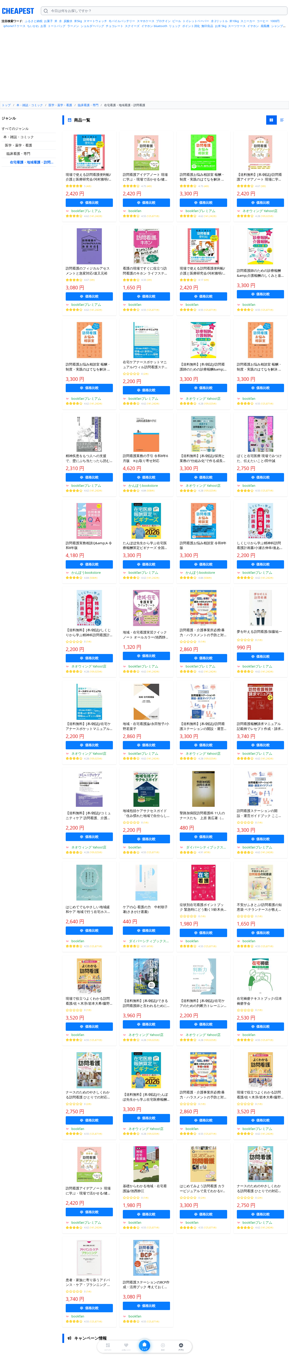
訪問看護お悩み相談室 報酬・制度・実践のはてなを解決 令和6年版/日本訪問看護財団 (202, 177)
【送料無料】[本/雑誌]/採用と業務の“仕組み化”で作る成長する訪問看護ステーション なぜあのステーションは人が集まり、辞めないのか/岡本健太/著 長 (203, 458)
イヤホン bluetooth (154, 26)
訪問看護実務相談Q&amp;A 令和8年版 (89, 545)
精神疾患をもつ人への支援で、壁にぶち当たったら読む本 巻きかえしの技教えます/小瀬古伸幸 (89, 458)
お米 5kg (220, 26)
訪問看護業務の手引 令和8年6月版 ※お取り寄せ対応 (145, 458)
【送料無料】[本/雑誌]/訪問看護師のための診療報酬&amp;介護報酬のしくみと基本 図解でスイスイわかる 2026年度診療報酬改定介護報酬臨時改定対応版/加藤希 (202, 367)
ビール (176, 21)
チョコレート (114, 26)
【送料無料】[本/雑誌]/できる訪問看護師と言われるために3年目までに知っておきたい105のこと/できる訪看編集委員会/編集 (146, 1003)
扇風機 (265, 26)
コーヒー (262, 21)
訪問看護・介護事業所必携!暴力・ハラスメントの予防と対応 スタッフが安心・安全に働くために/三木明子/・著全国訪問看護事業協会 (203, 633)
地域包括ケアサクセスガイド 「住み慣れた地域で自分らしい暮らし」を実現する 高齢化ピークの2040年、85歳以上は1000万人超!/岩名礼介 (145, 813)
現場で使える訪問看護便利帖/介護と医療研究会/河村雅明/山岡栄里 (89, 177)
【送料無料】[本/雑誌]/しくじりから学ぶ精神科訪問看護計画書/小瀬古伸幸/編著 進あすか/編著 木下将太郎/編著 (88, 633)
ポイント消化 (191, 26)
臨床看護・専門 (18, 153)
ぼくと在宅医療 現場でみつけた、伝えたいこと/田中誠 (259, 458)
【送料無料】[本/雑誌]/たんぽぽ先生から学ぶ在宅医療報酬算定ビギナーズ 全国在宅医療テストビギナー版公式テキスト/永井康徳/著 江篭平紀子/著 (145, 1097)
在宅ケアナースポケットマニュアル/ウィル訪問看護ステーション (145, 365)
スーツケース (237, 26)
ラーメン (73, 26)
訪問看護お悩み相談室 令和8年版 (203, 545)
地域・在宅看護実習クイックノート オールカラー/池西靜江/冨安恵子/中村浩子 (146, 635)
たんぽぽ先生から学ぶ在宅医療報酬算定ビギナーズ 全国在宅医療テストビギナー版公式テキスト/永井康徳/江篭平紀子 (146, 546)
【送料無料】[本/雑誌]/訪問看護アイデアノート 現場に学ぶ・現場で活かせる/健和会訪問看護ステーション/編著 (259, 177)
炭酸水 (68, 21)
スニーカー (247, 21)
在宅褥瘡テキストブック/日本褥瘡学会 (259, 1001)
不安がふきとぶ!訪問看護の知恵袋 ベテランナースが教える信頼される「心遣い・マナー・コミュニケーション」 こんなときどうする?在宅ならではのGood (259, 907)
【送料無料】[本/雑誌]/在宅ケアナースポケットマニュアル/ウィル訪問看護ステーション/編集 (88, 726)
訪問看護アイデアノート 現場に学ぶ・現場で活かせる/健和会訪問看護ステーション (145, 177)
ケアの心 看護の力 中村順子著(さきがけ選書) (145, 909)
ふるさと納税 (33, 21)
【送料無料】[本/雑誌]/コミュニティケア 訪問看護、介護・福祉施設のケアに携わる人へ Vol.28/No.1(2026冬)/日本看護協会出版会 (88, 816)
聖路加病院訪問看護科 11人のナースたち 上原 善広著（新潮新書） (202, 816)
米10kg (234, 21)
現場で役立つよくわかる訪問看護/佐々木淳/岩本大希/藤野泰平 (88, 1001)
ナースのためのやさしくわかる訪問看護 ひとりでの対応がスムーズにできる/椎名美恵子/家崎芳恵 (89, 1095)
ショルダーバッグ (92, 26)
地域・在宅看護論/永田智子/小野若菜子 (146, 726)
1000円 (275, 21)
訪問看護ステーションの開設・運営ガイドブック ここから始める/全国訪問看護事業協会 (259, 813)
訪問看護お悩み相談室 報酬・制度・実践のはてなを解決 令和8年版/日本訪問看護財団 (88, 367)
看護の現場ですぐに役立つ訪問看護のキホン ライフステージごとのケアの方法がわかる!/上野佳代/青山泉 (146, 271)
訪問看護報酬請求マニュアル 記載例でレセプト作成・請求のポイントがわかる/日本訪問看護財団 (259, 726)
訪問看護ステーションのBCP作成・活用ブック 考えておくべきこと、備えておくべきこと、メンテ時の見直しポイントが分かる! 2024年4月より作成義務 (146, 1285)
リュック (175, 26)
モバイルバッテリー (122, 21)
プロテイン (163, 21)
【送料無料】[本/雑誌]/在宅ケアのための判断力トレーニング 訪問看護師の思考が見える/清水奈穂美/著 (203, 1003)
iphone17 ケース (14, 26)
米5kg (78, 21)
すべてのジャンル (15, 128)
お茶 (43, 26)
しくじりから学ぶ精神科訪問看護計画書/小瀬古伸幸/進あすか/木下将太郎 (260, 546)
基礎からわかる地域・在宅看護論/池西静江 (145, 1188)
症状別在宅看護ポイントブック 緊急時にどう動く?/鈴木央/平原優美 (202, 907)
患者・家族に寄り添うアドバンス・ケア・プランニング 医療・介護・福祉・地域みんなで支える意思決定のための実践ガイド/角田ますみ (88, 1282)
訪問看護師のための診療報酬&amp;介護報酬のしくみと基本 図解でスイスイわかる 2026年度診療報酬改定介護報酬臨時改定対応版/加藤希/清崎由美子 (260, 273)
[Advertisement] (144, 66)
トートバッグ (56, 26)
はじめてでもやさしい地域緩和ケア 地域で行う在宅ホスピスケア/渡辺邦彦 (88, 910)
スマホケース (145, 21)
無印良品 (207, 26)
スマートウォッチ (95, 21)
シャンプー (278, 26)
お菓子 (48, 21)
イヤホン (253, 26)
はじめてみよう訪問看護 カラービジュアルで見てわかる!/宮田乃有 (203, 1189)
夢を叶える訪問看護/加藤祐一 (259, 631)
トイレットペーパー (196, 21)
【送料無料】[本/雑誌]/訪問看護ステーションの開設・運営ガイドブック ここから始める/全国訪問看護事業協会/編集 (203, 726)
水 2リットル (219, 21)
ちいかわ (33, 26)
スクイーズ (132, 26)
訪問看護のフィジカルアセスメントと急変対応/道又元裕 (88, 270)
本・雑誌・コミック (18, 137)
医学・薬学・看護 (18, 145)
